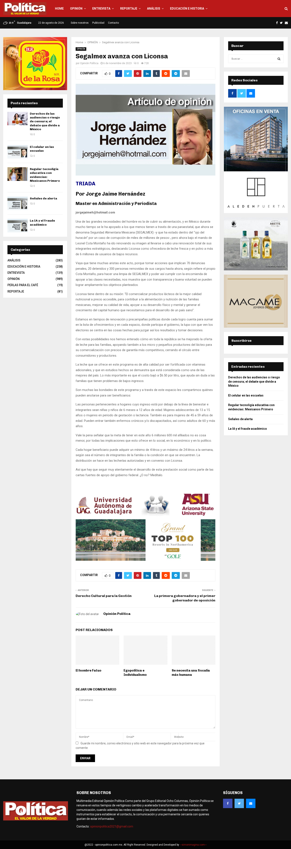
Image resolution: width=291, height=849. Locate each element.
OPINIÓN (76, 8)
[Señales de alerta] (17, 203)
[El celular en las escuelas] (17, 152)
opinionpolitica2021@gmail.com (111, 826)
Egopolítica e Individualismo (135, 673)
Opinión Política (89, 63)
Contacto (113, 22)
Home (59, 8)
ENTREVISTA (101, 8)
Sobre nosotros (80, 22)
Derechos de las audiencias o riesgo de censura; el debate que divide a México (45, 121)
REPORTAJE (128, 8)
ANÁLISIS (153, 8)
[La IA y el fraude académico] (17, 225)
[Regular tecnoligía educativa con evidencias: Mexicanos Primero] (17, 174)
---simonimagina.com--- (193, 844)
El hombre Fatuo (88, 670)
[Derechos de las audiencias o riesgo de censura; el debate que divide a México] (17, 118)
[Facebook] (227, 803)
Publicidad (98, 22)
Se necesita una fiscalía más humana (191, 673)
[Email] (250, 803)
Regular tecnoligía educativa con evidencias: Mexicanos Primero (45, 175)
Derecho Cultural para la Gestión (104, 596)
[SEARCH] (279, 59)
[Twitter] (239, 803)
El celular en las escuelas (42, 149)
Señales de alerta (43, 198)
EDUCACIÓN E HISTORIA (187, 8)
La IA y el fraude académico (42, 222)
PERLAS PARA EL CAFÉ (22, 285)
